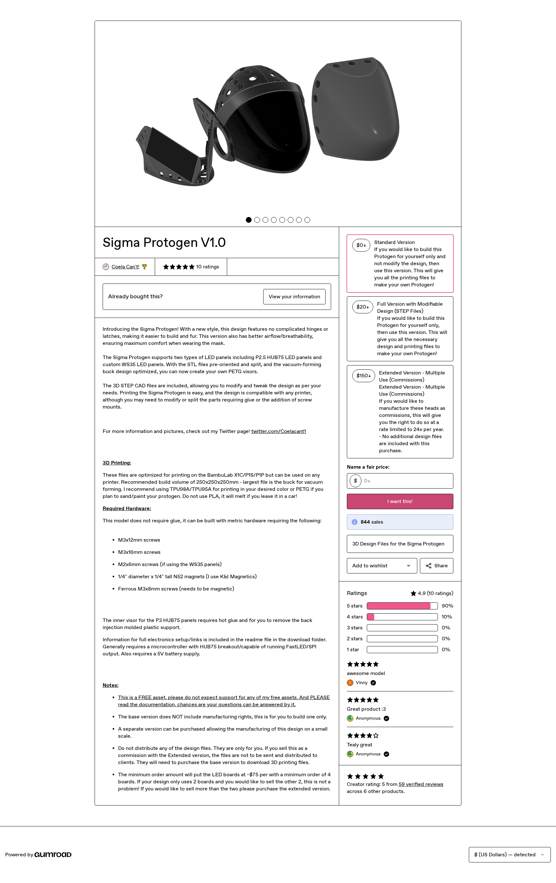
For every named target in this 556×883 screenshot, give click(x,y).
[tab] (249, 220)
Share (441, 566)
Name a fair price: (368, 467)
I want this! (399, 501)
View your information (294, 296)
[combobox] (382, 565)
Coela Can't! (129, 267)
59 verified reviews (421, 784)
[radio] (400, 264)
